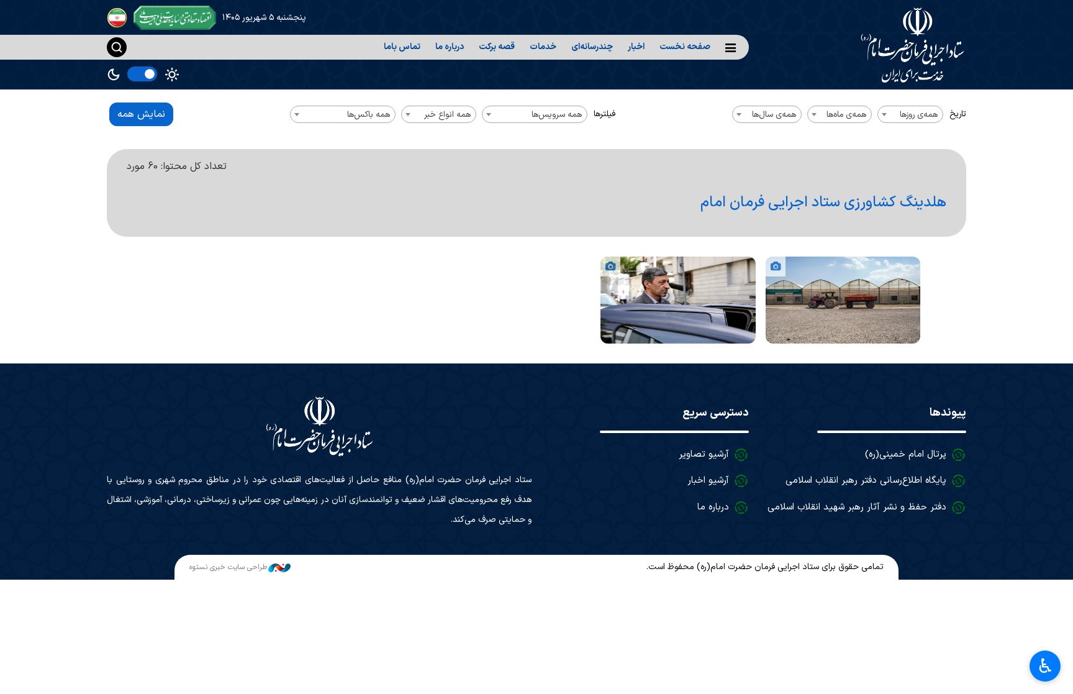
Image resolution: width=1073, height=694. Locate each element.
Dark (113, 74)
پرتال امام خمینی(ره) (905, 454)
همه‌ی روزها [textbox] (919, 114)
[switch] (142, 73)
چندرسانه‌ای (592, 46)
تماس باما (402, 46)
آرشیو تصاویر (704, 454)
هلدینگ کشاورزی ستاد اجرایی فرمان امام (823, 202)
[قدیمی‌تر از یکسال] (843, 300)
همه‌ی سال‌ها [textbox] (774, 114)
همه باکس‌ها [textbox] (368, 114)
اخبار (636, 46)
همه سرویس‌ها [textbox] (557, 114)
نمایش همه (141, 114)
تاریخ (957, 114)
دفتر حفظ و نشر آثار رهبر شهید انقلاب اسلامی (856, 507)
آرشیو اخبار (708, 480)
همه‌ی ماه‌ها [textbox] (846, 114)
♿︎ (1045, 666)
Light (172, 74)
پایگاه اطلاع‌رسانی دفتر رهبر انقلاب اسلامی (866, 480)
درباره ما (449, 46)
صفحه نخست (684, 46)
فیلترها (604, 114)
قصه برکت (497, 46)
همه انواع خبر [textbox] (447, 114)
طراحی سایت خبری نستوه (228, 567)
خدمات (543, 46)
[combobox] (910, 114)
